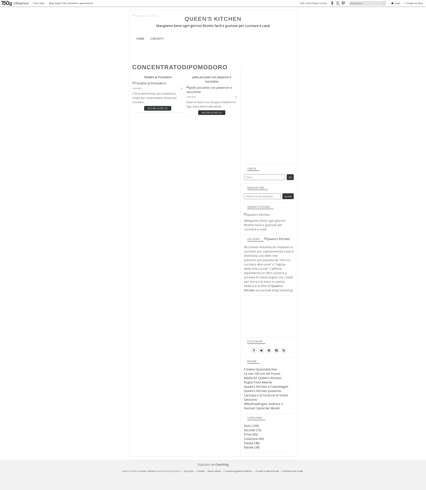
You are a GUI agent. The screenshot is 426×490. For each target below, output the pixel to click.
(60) (254, 439)
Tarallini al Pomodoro (158, 77)
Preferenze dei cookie (292, 471)
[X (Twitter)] (338, 3)
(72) (252, 430)
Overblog (222, 464)
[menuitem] (140, 39)
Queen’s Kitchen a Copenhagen (266, 387)
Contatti (156, 38)
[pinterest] (343, 3)
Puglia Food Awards (258, 382)
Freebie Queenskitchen (260, 369)
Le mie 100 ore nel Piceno (262, 374)
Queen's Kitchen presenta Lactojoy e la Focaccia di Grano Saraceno (266, 395)
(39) (251, 447)
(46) (251, 443)
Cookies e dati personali (267, 471)
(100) (251, 426)
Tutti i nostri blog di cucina (313, 3)
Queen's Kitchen (213, 19)
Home (140, 38)
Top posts (188, 471)
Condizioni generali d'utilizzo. (238, 471)
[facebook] (332, 3)
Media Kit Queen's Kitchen (262, 378)
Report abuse (214, 471)
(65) (251, 434)
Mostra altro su (158, 108)
